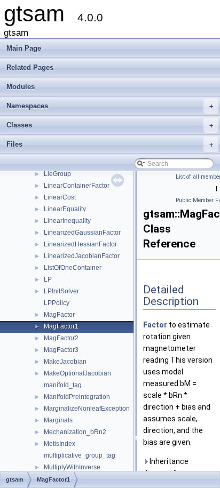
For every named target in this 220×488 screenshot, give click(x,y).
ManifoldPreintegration (77, 397)
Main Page (23, 48)
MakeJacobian (65, 361)
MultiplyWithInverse (72, 467)
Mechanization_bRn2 (75, 432)
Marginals (58, 420)
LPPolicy (56, 303)
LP (48, 279)
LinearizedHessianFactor (80, 244)
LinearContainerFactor (76, 185)
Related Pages (29, 67)
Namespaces (109, 106)
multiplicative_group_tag (79, 455)
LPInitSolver (61, 291)
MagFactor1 (61, 326)
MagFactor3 (61, 350)
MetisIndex (59, 443)
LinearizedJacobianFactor (82, 256)
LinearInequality (67, 221)
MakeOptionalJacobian (77, 373)
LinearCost (60, 197)
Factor (155, 325)
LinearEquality (65, 209)
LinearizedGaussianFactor (82, 232)
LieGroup (57, 174)
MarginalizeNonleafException (87, 408)
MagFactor (59, 314)
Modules (20, 87)
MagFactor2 (61, 338)
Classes (109, 125)
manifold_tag (63, 385)
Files (109, 144)
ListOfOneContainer (72, 267)
